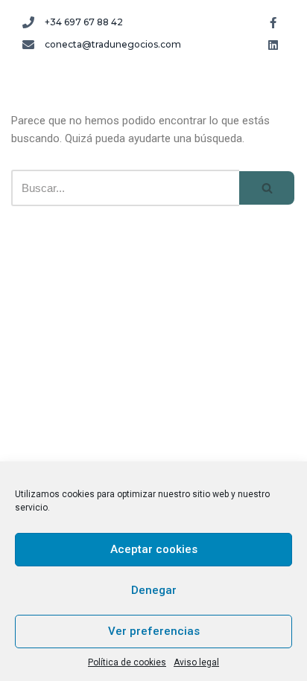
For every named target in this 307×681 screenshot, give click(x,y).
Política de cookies (127, 662)
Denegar (154, 590)
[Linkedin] (273, 44)
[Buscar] (267, 188)
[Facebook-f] (273, 22)
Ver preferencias (154, 631)
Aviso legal (196, 662)
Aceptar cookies (153, 549)
